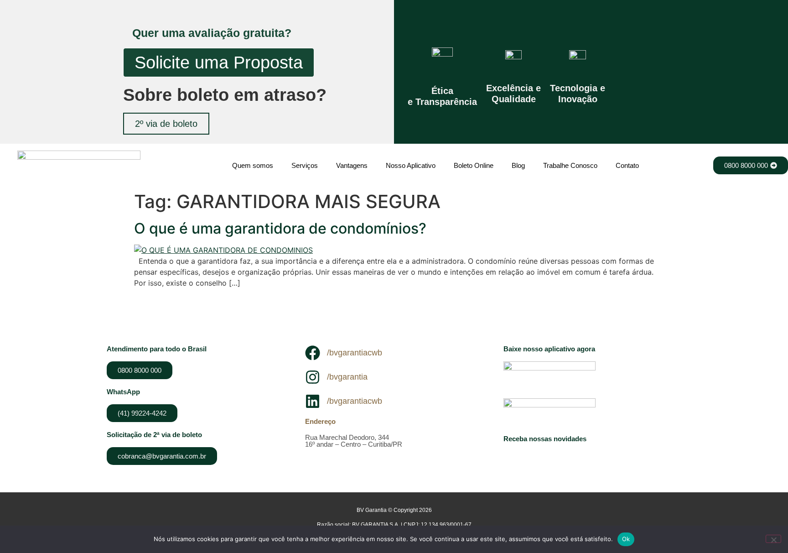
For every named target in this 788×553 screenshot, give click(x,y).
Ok (626, 539)
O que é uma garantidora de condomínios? (280, 228)
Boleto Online (473, 165)
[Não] (773, 539)
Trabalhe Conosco (570, 165)
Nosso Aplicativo (410, 165)
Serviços (304, 165)
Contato (627, 165)
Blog (518, 165)
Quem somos (252, 165)
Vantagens (352, 165)
